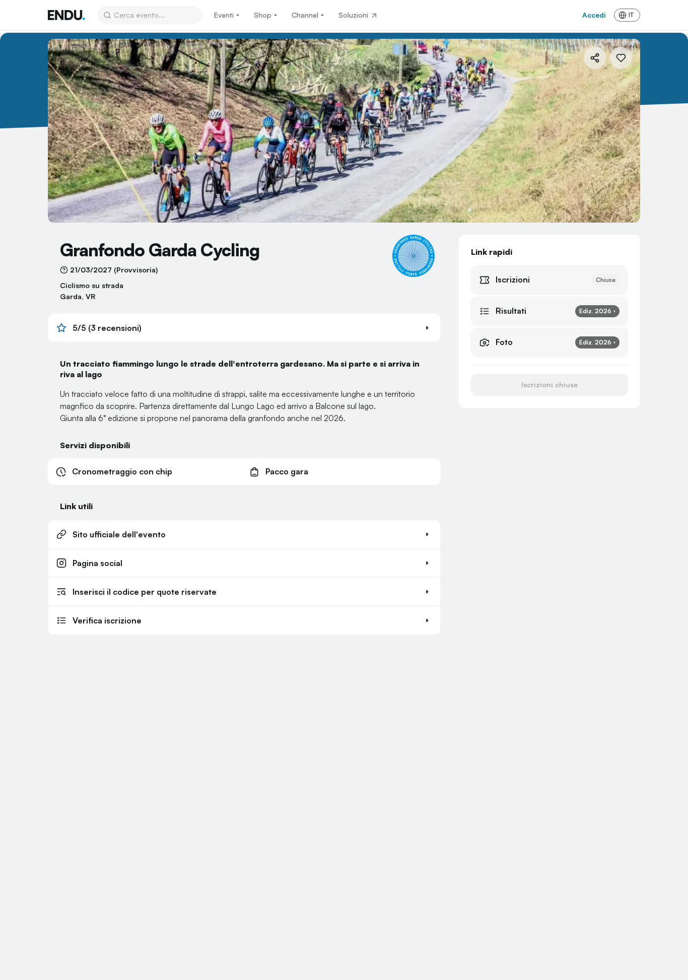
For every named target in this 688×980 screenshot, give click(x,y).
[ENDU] (66, 15)
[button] (244, 328)
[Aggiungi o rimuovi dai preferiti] (621, 58)
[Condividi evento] (595, 58)
